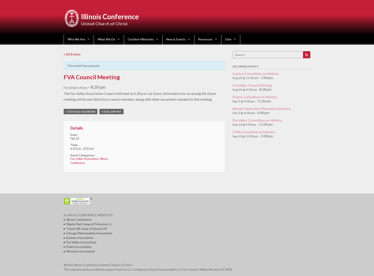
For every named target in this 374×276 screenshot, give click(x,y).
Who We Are (76, 39)
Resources (205, 39)
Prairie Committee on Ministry (254, 97)
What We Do (106, 39)
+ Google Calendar (80, 111)
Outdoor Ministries (141, 39)
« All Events (72, 54)
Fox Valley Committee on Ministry (257, 120)
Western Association (80, 251)
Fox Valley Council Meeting (252, 85)
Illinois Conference (110, 16)
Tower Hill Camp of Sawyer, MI (86, 228)
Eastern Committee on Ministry (255, 73)
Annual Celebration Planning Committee (261, 108)
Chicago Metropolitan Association (89, 233)
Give (228, 39)
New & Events (175, 39)
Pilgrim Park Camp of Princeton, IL (89, 224)
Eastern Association (80, 238)
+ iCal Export (111, 111)
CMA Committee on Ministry (253, 132)
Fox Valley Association (84, 158)
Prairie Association (79, 247)
